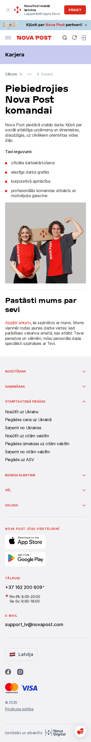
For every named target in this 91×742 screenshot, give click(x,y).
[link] (45, 25)
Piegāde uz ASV (19, 460)
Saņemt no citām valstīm (27, 452)
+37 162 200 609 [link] (23, 587)
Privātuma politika (19, 709)
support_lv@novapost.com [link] (34, 624)
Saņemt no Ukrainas (23, 428)
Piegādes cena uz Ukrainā (28, 420)
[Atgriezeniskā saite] (80, 731)
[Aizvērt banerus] (86, 25)
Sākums (11, 74)
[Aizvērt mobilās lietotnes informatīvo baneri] (8, 10)
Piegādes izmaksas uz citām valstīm (37, 444)
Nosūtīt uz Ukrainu (21, 412)
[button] (29, 74)
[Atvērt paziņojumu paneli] (74, 37)
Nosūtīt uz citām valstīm (27, 436)
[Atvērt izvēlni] (8, 37)
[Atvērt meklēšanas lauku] (65, 38)
